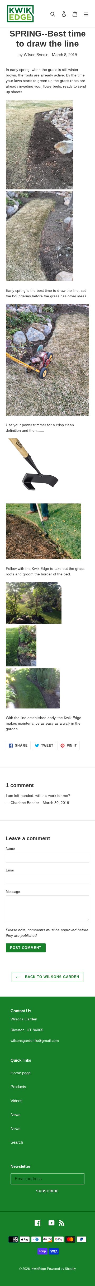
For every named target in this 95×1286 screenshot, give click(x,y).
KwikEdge (38, 1269)
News (16, 1114)
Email (10, 870)
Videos (16, 1100)
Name (10, 849)
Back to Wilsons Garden (51, 977)
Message (13, 892)
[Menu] (86, 14)
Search (17, 1142)
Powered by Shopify (61, 1269)
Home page (21, 1073)
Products (18, 1086)
